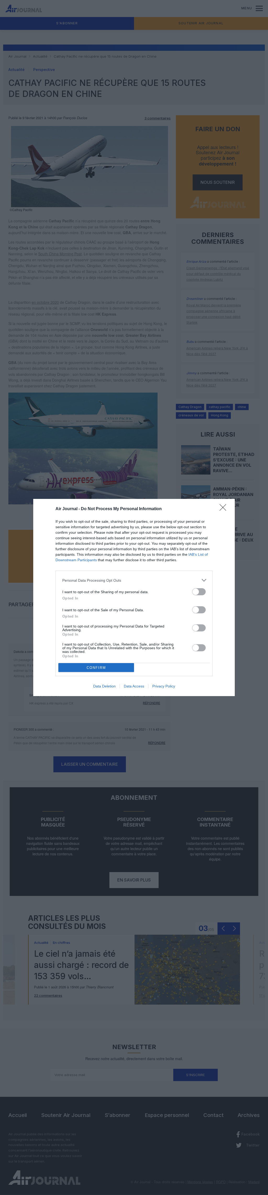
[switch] (199, 591)
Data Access (134, 686)
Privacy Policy (163, 686)
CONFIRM (96, 668)
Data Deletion (104, 686)
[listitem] (134, 580)
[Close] (225, 509)
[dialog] (134, 597)
